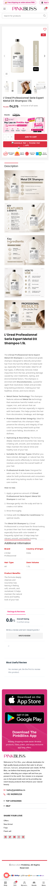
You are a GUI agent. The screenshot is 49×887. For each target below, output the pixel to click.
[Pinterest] (23, 837)
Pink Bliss (17, 762)
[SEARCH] (44, 15)
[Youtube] (14, 837)
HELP (8, 806)
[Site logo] (24, 8)
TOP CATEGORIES (13, 801)
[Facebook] (5, 837)
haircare (14, 768)
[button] (4, 55)
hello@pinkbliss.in (16, 790)
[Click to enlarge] (6, 74)
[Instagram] (19, 837)
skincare (7, 768)
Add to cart (31, 137)
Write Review (24, 636)
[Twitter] (10, 837)
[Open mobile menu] (4, 8)
